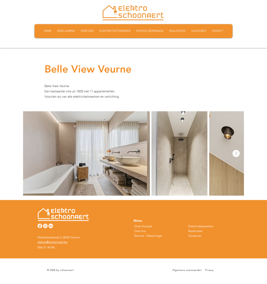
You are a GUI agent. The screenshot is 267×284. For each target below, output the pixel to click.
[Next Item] (236, 153)
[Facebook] (40, 226)
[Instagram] (45, 226)
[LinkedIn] (50, 226)
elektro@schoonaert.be (52, 242)
